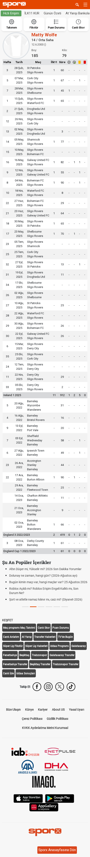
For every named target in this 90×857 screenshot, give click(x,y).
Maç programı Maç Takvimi (19, 627)
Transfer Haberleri (44, 636)
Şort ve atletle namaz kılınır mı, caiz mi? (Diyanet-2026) (45, 599)
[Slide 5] (64, 606)
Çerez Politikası (32, 718)
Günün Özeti (52, 13)
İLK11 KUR (31, 13)
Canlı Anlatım (11, 636)
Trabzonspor (39, 655)
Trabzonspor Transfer (65, 664)
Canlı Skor (44, 627)
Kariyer (43, 709)
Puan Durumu (60, 627)
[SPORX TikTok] (71, 686)
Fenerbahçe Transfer (15, 664)
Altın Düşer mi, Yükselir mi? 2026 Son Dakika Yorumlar (45, 569)
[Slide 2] (41, 606)
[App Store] (28, 798)
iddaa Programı (59, 646)
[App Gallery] (44, 807)
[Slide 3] (49, 606)
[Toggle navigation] (85, 4)
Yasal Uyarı (76, 709)
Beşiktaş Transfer (40, 664)
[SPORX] (45, 832)
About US (58, 709)
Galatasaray (78, 646)
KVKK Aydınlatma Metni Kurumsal (45, 728)
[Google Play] (59, 798)
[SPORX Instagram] (48, 686)
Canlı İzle (8, 673)
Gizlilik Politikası (57, 718)
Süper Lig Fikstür (13, 646)
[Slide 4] (57, 606)
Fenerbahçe (10, 655)
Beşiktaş (24, 655)
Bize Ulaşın (13, 709)
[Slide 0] (25, 606)
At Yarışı (27, 636)
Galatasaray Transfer (62, 655)
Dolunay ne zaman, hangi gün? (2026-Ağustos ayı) (43, 575)
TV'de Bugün (65, 636)
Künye (29, 709)
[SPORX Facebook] (37, 686)
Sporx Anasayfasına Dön (57, 850)
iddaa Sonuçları (25, 673)
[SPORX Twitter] (59, 686)
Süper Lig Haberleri (36, 646)
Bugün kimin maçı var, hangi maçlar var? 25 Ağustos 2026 (48, 582)
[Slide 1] (33, 606)
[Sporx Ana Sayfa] (15, 4)
